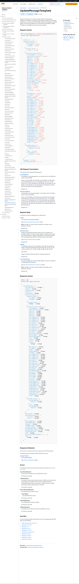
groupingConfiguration (31, 415)
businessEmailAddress (33, 80)
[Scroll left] (12, 4)
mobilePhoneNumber (32, 117)
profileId (30, 124)
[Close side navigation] (17, 8)
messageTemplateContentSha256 (34, 430)
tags (26, 436)
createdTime (28, 293)
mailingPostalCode (32, 111)
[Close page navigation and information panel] (77, 18)
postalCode (30, 121)
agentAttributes (30, 42)
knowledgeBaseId (24, 174)
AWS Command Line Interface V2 (29, 523)
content (26, 39)
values (29, 418)
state (28, 142)
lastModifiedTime (30, 427)
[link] (44, 7)
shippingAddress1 (32, 127)
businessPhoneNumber (33, 83)
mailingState (31, 114)
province (29, 126)
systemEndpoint (31, 152)
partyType (30, 118)
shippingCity (31, 133)
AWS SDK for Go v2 (26, 528)
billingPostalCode (32, 74)
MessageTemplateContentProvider (32, 222)
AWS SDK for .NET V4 (27, 525)
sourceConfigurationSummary (33, 434)
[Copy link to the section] (19, 30)
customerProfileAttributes (33, 53)
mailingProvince (32, 112)
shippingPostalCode (32, 138)
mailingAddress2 (32, 102)
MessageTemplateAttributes (30, 239)
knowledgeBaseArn (30, 421)
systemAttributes (30, 145)
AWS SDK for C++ (26, 526)
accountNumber (31, 54)
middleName (30, 115)
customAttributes (30, 48)
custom (29, 88)
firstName (30, 44)
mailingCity (30, 106)
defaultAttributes (29, 41)
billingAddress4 (32, 68)
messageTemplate (28, 286)
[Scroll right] (44, 4)
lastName (29, 45)
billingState (31, 77)
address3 (29, 60)
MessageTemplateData (29, 460)
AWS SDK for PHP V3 (26, 535)
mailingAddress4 (32, 105)
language (26, 160)
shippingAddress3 (32, 130)
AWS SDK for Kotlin (26, 533)
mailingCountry (31, 108)
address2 (29, 59)
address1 (29, 57)
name (28, 151)
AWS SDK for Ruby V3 (27, 539)
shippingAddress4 (32, 132)
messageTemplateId (25, 191)
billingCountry (31, 71)
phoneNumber (30, 120)
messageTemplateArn (31, 428)
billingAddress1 (32, 63)
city (28, 84)
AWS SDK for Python (26, 537)
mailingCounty (31, 109)
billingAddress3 (32, 66)
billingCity (30, 69)
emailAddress (31, 93)
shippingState (31, 140)
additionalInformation (33, 56)
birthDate (30, 78)
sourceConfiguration (29, 161)
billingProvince (32, 75)
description (28, 413)
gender (29, 96)
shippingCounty (31, 136)
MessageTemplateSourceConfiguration (33, 264)
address (31, 148)
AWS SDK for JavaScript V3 (28, 532)
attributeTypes (29, 287)
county (29, 87)
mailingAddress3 (32, 103)
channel (27, 289)
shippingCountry (32, 135)
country (29, 86)
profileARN (30, 123)
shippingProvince (32, 139)
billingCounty (31, 72)
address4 (29, 62)
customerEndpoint (32, 146)
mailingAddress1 (32, 100)
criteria (29, 416)
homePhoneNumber (32, 97)
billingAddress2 (32, 65)
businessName (31, 81)
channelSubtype (29, 290)
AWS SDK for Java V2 (26, 530)
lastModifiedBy (29, 425)
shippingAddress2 (32, 129)
